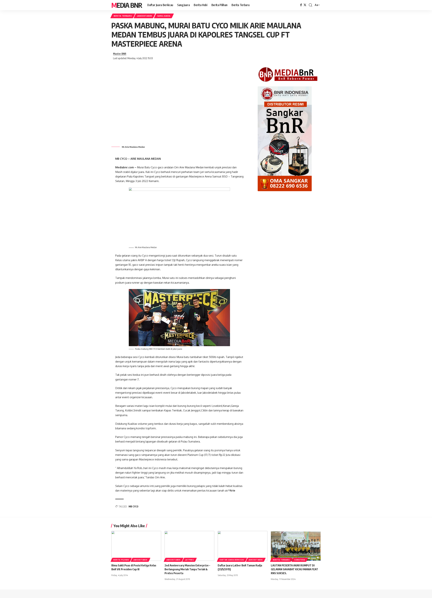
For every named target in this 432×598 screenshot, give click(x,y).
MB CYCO (133, 506)
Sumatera (299, 560)
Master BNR (119, 53)
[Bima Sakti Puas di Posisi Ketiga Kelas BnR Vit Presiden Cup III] (136, 546)
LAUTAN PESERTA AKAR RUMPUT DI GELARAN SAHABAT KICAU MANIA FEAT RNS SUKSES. (294, 569)
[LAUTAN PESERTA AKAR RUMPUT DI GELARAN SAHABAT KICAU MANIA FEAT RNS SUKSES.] (296, 546)
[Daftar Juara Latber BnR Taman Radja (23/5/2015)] (242, 546)
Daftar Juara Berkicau (232, 560)
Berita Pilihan (121, 560)
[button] (310, 5)
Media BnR (126, 5)
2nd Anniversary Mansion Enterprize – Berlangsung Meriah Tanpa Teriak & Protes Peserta (187, 569)
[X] (305, 5)
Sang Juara (163, 16)
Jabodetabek (144, 16)
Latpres (189, 560)
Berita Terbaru (123, 16)
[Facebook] (301, 5)
